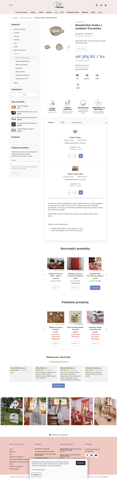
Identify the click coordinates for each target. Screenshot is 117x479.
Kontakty (12, 452)
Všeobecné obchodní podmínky (20, 459)
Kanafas (17, 40)
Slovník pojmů (14, 469)
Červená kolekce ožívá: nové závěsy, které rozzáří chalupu (71, 449)
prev (44, 274)
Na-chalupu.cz (80, 22)
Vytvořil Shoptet (90, 476)
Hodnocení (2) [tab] (76, 122)
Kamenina (19, 68)
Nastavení (36, 475)
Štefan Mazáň (104, 476)
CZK (10, 5)
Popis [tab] (63, 122)
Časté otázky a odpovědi (42, 448)
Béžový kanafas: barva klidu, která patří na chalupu (70, 455)
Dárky (16, 83)
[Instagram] (92, 455)
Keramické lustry (20, 50)
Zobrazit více (58, 385)
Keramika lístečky (22, 65)
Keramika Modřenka (22, 61)
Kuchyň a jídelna (19, 29)
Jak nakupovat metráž (41, 458)
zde (43, 469)
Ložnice (16, 33)
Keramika (17, 53)
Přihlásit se (16, 173)
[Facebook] (87, 455)
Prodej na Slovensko (16, 466)
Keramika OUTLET (22, 78)
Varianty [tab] (51, 122)
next (106, 274)
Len (15, 43)
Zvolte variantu (81, 49)
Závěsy (16, 36)
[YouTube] (96, 455)
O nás (11, 449)
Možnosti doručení (81, 67)
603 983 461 (89, 451)
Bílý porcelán (20, 72)
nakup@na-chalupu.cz (92, 449)
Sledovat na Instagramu (60, 435)
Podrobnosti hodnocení (83, 36)
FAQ (10, 454)
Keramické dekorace (23, 75)
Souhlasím (80, 463)
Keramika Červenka (22, 58)
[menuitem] (21, 12)
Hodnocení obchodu (58, 357)
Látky (16, 47)
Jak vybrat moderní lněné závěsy (44, 451)
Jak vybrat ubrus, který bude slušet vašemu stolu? (45, 454)
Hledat (25, 94)
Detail (54, 288)
